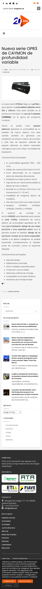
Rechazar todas (25, 581)
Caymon (10, 291)
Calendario (6, 544)
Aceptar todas (9, 581)
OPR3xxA (19, 104)
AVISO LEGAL (6, 559)
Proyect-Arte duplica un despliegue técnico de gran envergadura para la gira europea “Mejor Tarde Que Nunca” (25, 359)
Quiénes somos (8, 517)
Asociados (6, 521)
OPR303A (6, 117)
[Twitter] (10, 3)
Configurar (8, 585)
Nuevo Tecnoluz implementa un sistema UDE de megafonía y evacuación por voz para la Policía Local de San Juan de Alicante (24, 341)
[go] (36, 311)
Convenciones (12, 425)
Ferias (8, 432)
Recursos (6, 548)
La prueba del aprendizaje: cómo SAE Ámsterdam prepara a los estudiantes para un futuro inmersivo (25, 392)
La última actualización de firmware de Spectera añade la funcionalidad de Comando (25, 376)
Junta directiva (8, 528)
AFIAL (6, 70)
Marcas (5, 531)
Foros (8, 436)
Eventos (9, 429)
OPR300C (11, 216)
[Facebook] (3, 3)
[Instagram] (13, 3)
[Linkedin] (6, 3)
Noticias (6, 72)
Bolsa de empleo (9, 534)
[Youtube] (16, 3)
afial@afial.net (19, 9)
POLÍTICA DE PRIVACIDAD (20, 559)
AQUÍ (23, 570)
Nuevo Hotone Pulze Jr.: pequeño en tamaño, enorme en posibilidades (25, 325)
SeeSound (16, 291)
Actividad (6, 524)
